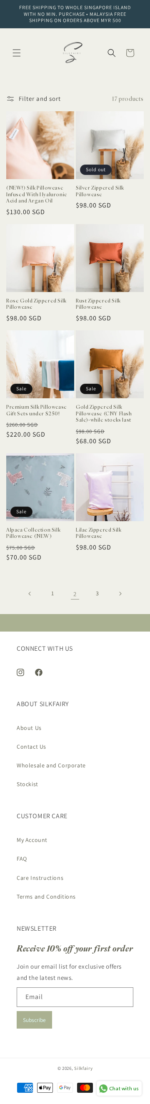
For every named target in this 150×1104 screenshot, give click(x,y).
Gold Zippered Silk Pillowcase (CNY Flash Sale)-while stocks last (104, 413)
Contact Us (31, 746)
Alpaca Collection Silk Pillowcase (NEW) (33, 533)
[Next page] (120, 593)
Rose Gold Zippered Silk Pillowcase (36, 303)
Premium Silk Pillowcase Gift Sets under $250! (36, 410)
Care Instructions (40, 878)
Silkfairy (83, 1068)
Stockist (27, 784)
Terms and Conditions (46, 896)
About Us (29, 728)
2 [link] (75, 594)
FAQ (22, 858)
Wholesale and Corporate (51, 765)
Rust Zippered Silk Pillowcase (98, 303)
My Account (32, 840)
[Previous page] (30, 593)
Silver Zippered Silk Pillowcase (100, 191)
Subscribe (34, 1020)
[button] (17, 53)
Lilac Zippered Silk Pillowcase (98, 533)
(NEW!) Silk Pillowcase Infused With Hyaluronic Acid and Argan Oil (36, 194)
